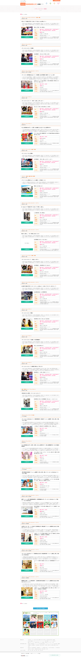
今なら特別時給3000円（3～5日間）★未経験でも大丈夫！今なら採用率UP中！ (36, 127)
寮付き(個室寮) (32, 643)
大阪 (30, 650)
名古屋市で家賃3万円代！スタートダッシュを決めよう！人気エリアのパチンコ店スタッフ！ (38, 286)
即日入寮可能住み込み (34, 647)
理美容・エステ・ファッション (31, 642)
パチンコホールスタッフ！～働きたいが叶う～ (30, 259)
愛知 (38, 650)
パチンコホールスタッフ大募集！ (27, 48)
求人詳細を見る (27, 63)
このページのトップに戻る (40, 608)
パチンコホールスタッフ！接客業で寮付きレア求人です (32, 366)
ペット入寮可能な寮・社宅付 (44, 647)
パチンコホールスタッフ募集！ (27, 312)
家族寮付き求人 (38, 647)
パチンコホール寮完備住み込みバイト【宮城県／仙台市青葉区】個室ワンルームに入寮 (37, 74)
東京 (28, 650)
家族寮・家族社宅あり (42, 643)
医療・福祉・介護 (37, 642)
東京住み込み (29, 647)
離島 (42, 650)
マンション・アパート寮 (37, 643)
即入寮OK (29, 643)
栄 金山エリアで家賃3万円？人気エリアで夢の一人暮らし (32, 206)
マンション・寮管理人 (42, 642)
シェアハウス (47, 643)
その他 (53, 642)
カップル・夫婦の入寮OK (54, 643)
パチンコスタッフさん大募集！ (27, 153)
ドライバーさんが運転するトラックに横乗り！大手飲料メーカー (33, 180)
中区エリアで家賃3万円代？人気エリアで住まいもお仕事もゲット (33, 21)
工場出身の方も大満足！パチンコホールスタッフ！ (31, 393)
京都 (40, 650)
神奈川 (36, 650)
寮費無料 (59, 643)
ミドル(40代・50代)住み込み (51, 647)
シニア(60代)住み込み (57, 647)
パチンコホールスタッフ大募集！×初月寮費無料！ (30, 339)
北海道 (32, 650)
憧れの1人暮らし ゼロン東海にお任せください (30, 233)
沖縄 (34, 650)
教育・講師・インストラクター (48, 642)
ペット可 (50, 643)
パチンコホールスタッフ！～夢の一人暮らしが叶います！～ (32, 100)
